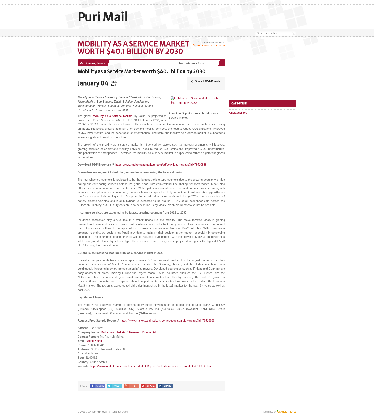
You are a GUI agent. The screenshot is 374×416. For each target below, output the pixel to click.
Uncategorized (238, 112)
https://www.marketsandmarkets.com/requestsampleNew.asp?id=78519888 (167, 320)
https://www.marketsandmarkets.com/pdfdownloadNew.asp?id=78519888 (160, 164)
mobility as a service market (112, 116)
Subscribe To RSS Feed (211, 45)
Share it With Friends (208, 81)
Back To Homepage (213, 42)
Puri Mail (103, 17)
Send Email (94, 340)
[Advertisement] (245, 15)
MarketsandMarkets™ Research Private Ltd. (128, 332)
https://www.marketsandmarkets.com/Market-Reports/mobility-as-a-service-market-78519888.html (151, 366)
